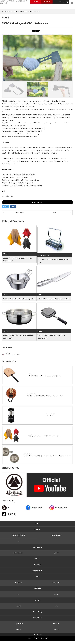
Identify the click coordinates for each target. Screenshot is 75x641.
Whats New (18, 582)
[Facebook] (63, 1)
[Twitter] (60, 1)
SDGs (18, 541)
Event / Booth (56, 582)
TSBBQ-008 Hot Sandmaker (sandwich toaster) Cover (45, 376)
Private (19, 606)
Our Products (37, 547)
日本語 (18, 355)
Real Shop (37, 565)
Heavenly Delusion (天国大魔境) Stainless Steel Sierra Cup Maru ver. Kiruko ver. (47, 456)
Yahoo (56, 629)
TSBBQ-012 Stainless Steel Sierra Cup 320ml (19, 299)
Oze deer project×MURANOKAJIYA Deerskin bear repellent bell (45, 396)
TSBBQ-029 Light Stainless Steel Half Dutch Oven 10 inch (18, 337)
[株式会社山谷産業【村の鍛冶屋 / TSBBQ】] (15, 2)
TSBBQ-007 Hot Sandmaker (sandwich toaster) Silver (51, 337)
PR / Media (37, 588)
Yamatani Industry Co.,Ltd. (40, 638)
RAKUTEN (56, 623)
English (7, 353)
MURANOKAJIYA (43, 255)
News (37, 576)
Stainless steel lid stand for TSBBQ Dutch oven (54, 261)
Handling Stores (37, 570)
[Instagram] (67, 1)
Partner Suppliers (56, 535)
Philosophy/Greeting (19, 535)
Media (56, 594)
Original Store (19, 623)
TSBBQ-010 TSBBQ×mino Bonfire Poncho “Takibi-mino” (17, 259)
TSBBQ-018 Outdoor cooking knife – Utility (53, 299)
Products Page (37, 202)
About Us (37, 529)
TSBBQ (15, 11)
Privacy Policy (37, 612)
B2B (56, 606)
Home (37, 523)
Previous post (20, 212)
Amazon (18, 629)
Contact (37, 600)
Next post (55, 212)
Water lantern (51, 416)
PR (18, 594)
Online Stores (37, 618)
